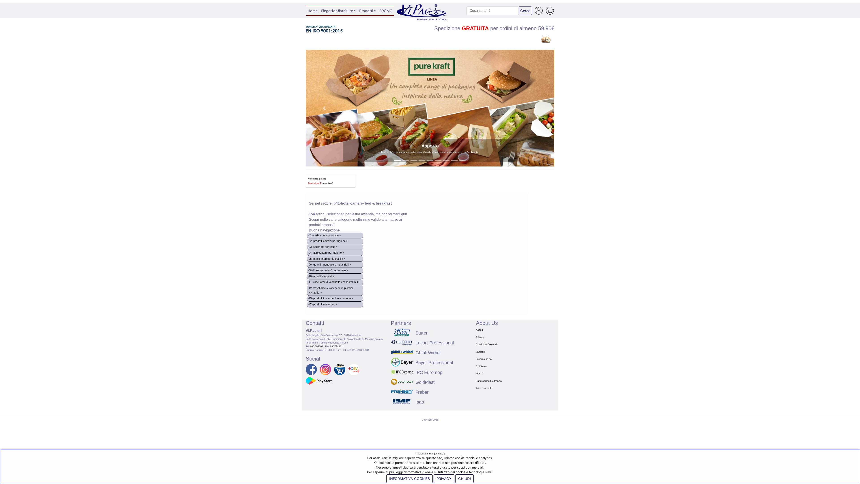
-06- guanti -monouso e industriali (328, 264)
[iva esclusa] (326, 183)
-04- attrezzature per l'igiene (325, 252)
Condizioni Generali (486, 344)
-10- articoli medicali (320, 276)
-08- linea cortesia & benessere (327, 270)
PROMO (385, 11)
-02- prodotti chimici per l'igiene (327, 241)
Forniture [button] (345, 11)
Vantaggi (480, 351)
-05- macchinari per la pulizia (325, 258)
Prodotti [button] (366, 11)
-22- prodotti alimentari (321, 304)
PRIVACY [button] (444, 478)
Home (313, 11)
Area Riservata (484, 388)
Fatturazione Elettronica (489, 381)
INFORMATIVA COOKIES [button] (409, 478)
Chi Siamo (481, 366)
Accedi (479, 329)
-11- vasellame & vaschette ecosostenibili (333, 282)
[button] (324, 108)
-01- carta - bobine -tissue (323, 235)
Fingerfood (328, 11)
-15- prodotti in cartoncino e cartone (329, 298)
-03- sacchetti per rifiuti (321, 246)
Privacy (480, 337)
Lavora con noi (484, 359)
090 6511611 (337, 346)
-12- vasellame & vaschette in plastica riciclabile (331, 290)
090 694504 (316, 346)
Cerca (525, 11)
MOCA (479, 373)
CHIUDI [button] (464, 478)
